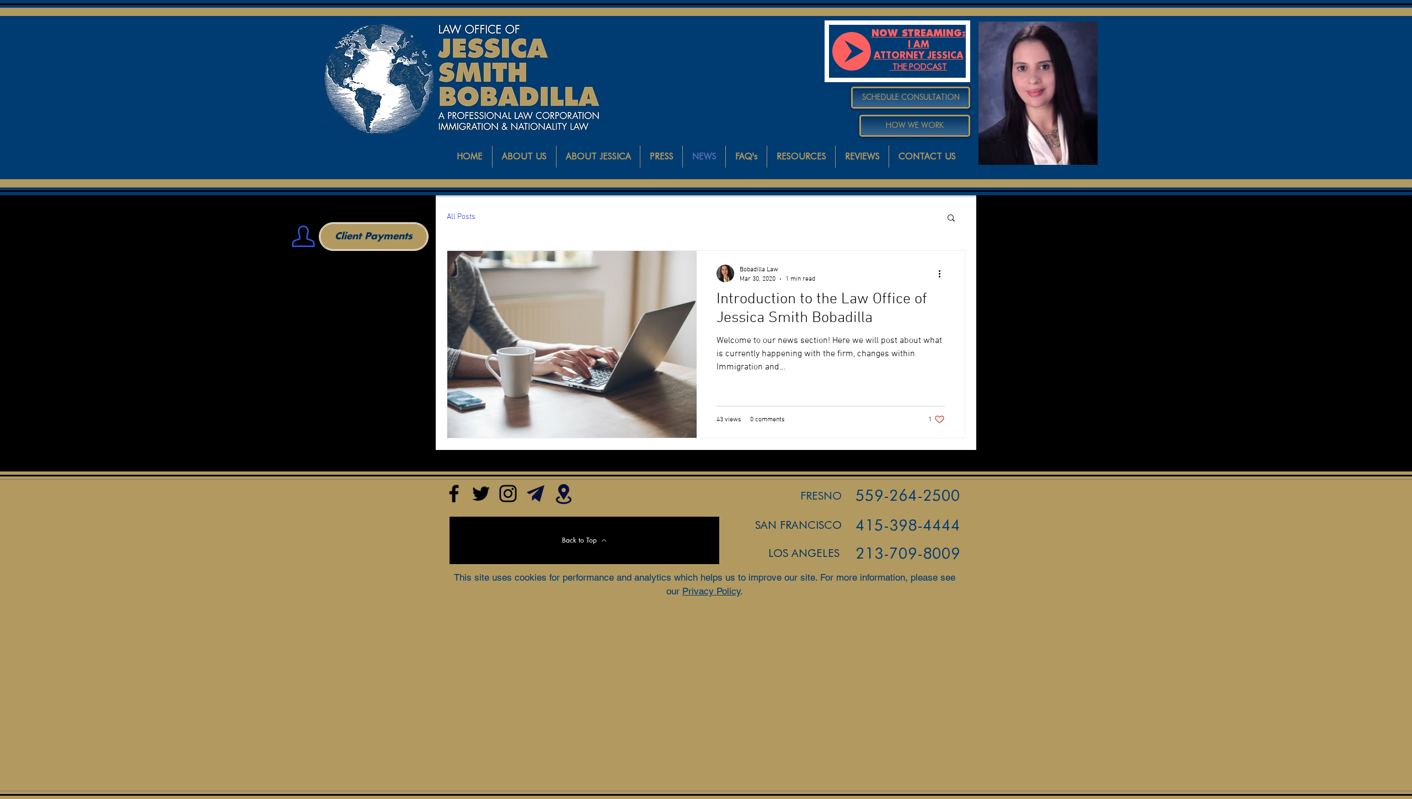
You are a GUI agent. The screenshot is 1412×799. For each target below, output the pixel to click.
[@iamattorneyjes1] (481, 493)
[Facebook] (454, 493)
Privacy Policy (711, 591)
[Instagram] (508, 493)
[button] (951, 218)
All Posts (461, 217)
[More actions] (943, 273)
